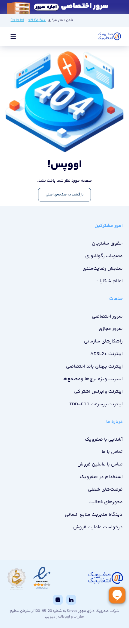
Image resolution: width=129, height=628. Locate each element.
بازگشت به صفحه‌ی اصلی (64, 195)
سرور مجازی (111, 329)
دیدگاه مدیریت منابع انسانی (94, 514)
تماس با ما (112, 452)
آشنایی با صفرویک (104, 439)
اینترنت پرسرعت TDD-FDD (96, 404)
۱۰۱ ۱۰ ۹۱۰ (17, 20)
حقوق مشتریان (107, 243)
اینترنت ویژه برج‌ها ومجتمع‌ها (92, 379)
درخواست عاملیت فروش (98, 527)
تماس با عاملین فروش (100, 464)
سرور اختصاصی (107, 316)
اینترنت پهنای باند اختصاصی (94, 366)
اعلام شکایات (109, 281)
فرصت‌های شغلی (105, 489)
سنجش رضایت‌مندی (102, 268)
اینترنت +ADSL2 (106, 354)
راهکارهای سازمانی (103, 341)
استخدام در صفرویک (101, 477)
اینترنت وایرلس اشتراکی (98, 391)
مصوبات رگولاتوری (104, 256)
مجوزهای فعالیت (105, 502)
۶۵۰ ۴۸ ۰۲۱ (37, 20)
